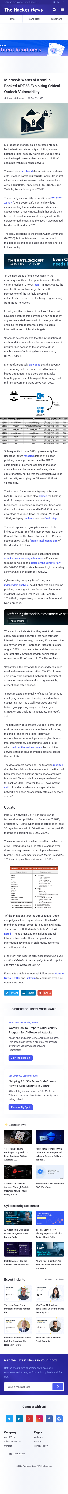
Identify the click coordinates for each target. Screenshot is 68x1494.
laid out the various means (27, 747)
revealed (29, 455)
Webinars (56, 18)
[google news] (59, 1418)
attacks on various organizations (23, 558)
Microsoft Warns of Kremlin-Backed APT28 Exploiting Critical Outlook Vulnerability (32, 86)
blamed (43, 496)
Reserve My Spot (20, 1107)
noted (7, 933)
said (37, 284)
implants (29, 518)
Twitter (16, 978)
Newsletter (34, 18)
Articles (60, 1279)
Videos (48, 1279)
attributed (27, 171)
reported (58, 765)
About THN (9, 1437)
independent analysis (16, 585)
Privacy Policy (41, 1445)
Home (11, 18)
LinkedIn (31, 978)
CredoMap (50, 518)
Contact (8, 1445)
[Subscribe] (57, 1386)
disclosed (34, 364)
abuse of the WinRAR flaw (46, 562)
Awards (37, 1441)
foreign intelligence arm (44, 540)
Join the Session (20, 1057)
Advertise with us (12, 1441)
